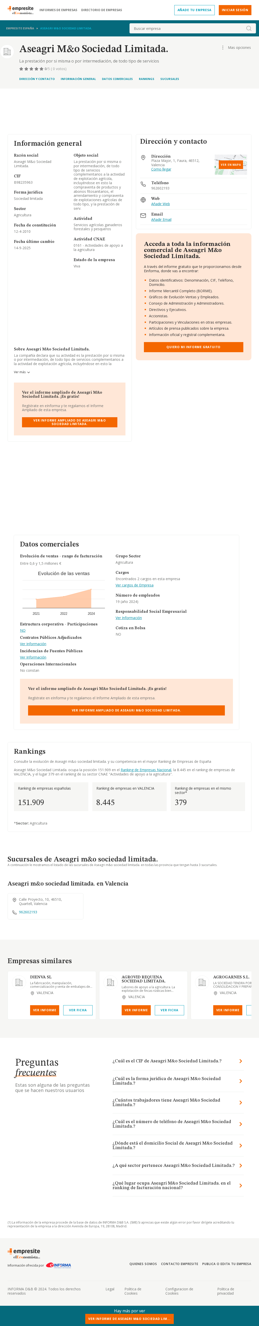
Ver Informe (44, 1010)
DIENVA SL (41, 977)
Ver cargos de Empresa (135, 585)
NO (23, 630)
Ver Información (33, 644)
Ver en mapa (231, 164)
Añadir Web (160, 204)
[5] (42, 69)
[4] (36, 69)
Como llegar (161, 169)
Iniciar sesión (235, 10)
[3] (31, 69)
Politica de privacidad (225, 1291)
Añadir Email (161, 220)
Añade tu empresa (194, 10)
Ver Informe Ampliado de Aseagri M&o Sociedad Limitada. (69, 422)
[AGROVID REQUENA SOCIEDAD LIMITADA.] (110, 982)
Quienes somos (143, 1264)
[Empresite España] (22, 10)
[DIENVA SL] (19, 982)
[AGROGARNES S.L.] (202, 982)
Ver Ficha (78, 1010)
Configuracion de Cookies (179, 1291)
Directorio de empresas (101, 10)
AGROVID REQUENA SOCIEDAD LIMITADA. (144, 979)
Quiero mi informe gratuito (193, 347)
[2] (26, 69)
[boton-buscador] (249, 28)
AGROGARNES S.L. (231, 977)
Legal (109, 1289)
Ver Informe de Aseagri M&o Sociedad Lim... (129, 1319)
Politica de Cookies (132, 1291)
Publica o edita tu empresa (226, 1264)
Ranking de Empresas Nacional (146, 769)
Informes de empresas (58, 10)
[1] (21, 69)
